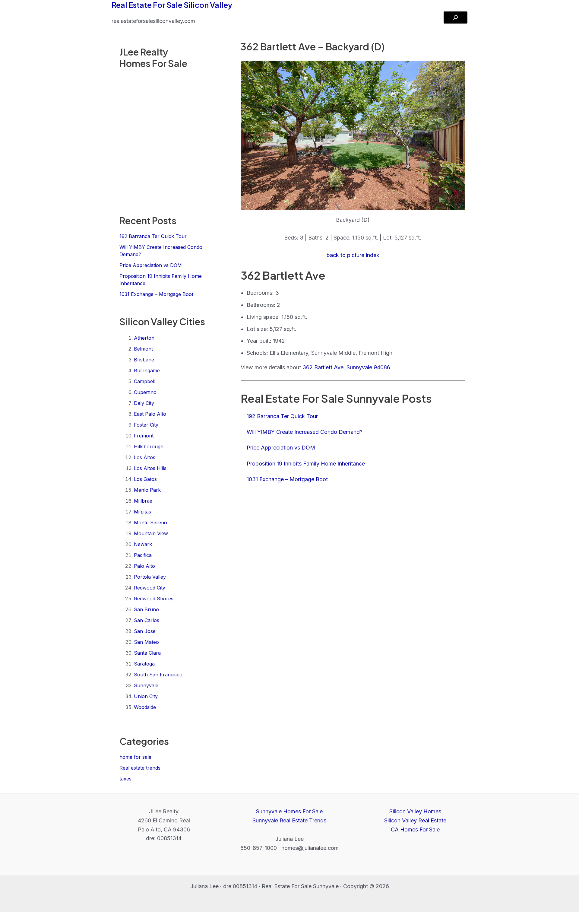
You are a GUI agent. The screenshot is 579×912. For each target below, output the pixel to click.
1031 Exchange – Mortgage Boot (156, 294)
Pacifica (143, 555)
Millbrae (143, 501)
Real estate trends (139, 768)
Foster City (146, 425)
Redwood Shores (153, 599)
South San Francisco (158, 675)
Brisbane (144, 360)
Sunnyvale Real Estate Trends (289, 820)
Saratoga (144, 664)
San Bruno (146, 609)
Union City (146, 696)
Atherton (144, 338)
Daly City (144, 403)
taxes (125, 779)
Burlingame (147, 370)
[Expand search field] (455, 17)
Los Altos (144, 457)
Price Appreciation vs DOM (150, 265)
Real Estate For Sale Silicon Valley (172, 5)
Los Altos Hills (150, 468)
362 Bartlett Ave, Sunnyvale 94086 (346, 367)
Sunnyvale (146, 685)
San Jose (145, 631)
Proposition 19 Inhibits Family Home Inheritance (306, 463)
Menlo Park (147, 490)
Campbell (144, 381)
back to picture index (353, 255)
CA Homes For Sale (415, 829)
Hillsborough (148, 446)
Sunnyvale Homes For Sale (289, 811)
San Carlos (146, 620)
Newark (143, 544)
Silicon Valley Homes (415, 811)
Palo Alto (144, 566)
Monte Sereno (150, 523)
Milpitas (142, 512)
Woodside (145, 707)
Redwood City (149, 588)
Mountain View (151, 533)
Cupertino (145, 392)
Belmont (143, 349)
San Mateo (146, 642)
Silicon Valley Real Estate (415, 820)
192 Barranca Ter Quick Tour (153, 236)
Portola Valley (150, 577)
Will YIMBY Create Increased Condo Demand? (304, 432)
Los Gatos (145, 479)
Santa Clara (147, 653)
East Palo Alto (150, 414)
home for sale (135, 757)
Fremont (143, 436)
